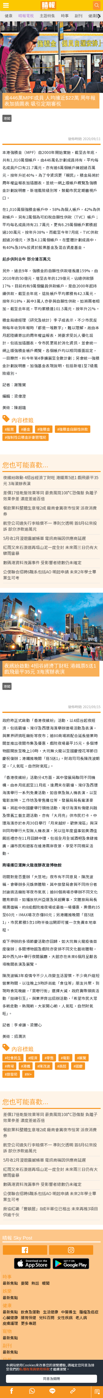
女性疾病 (65, 1317)
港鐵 (26, 1066)
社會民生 (14, 1057)
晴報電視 (26, 16)
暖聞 (46, 1283)
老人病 (81, 1317)
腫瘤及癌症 (88, 1312)
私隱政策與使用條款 (34, 1369)
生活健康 (50, 1312)
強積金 (44, 429)
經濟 (33, 1057)
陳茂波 (44, 1066)
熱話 (35, 1283)
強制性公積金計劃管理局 (26, 437)
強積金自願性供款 (73, 429)
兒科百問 (46, 1317)
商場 (10, 1066)
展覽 (82, 1057)
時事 (65, 16)
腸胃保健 (28, 1317)
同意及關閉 (51, 1378)
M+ (29, 1074)
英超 (62, 1066)
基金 (26, 429)
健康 (8, 16)
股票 (10, 429)
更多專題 (28, 1323)
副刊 (78, 16)
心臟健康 (10, 1317)
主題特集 (47, 16)
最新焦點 (10, 1283)
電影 (66, 1057)
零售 (50, 1057)
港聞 (7, 118)
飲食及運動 (30, 1312)
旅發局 (12, 1074)
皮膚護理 (10, 1323)
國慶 (79, 1066)
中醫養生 (68, 1312)
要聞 (25, 1283)
